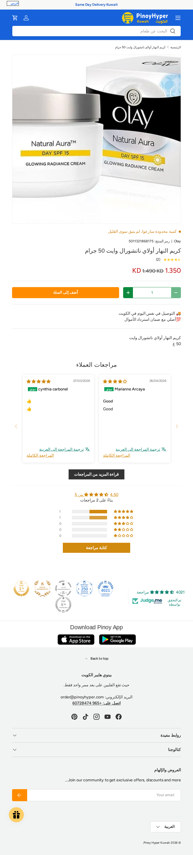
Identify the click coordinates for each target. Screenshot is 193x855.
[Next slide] (177, 426)
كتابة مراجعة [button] (96, 547)
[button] (15, 17)
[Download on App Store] (76, 639)
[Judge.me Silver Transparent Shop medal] (63, 588)
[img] (115, 381)
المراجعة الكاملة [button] (116, 455)
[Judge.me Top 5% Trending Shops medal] (63, 605)
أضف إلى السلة (65, 292)
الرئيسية (175, 47)
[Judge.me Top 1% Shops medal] (21, 588)
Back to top (99, 658)
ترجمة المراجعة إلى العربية (138, 449)
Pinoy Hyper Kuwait (156, 842)
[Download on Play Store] (117, 639)
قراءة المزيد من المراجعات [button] (96, 474)
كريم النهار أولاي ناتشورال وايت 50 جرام (140, 47)
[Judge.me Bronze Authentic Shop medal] (42, 588)
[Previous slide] (16, 426)
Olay (177, 241)
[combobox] (96, 31)
